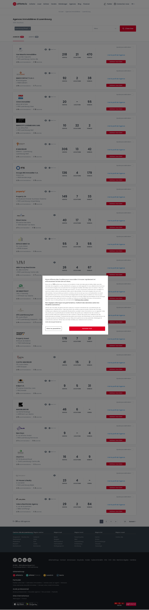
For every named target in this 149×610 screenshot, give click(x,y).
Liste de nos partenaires (53, 322)
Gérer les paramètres (53, 328)
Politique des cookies (81, 300)
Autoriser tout (87, 328)
